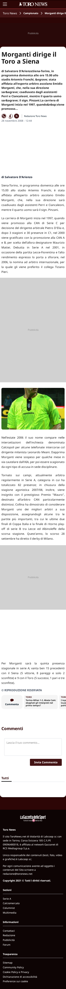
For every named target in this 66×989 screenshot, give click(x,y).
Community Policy (13, 967)
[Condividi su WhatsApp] (3, 116)
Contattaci (9, 930)
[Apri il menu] (5, 4)
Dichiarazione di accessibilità (20, 976)
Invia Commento (46, 762)
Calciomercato (11, 903)
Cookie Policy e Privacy (16, 972)
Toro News (10, 13)
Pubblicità (9, 940)
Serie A (7, 898)
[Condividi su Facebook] (10, 116)
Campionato (30, 13)
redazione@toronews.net (17, 873)
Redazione (9, 935)
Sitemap (7, 962)
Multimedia (9, 912)
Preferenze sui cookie (15, 981)
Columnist (9, 908)
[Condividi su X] (16, 116)
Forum (6, 944)
